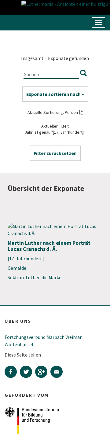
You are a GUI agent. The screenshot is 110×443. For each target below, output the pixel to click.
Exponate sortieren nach (54, 94)
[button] (55, 153)
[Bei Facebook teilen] (12, 372)
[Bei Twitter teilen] (27, 372)
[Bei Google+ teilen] (42, 372)
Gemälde (17, 268)
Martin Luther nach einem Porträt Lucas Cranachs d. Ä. (49, 245)
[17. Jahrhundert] (26, 258)
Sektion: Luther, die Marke (34, 277)
